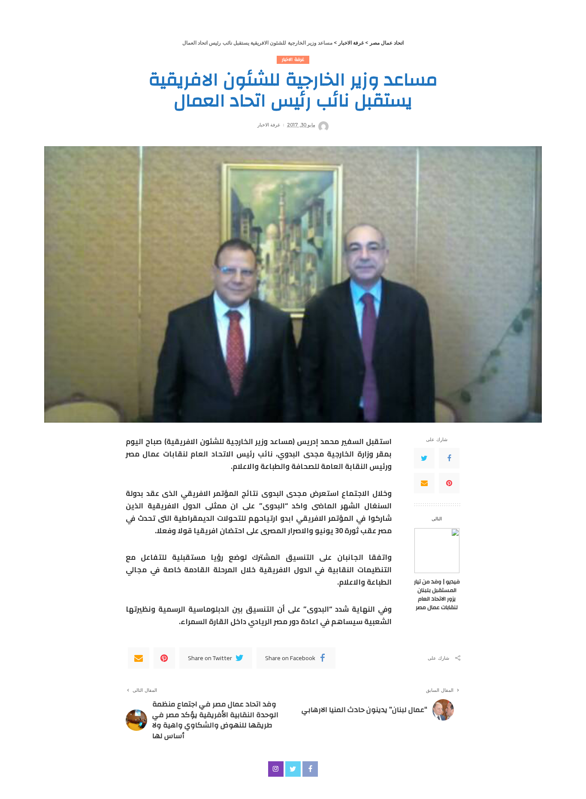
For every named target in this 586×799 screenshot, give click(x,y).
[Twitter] (424, 458)
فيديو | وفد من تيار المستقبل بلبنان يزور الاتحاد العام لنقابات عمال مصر (437, 594)
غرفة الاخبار (293, 60)
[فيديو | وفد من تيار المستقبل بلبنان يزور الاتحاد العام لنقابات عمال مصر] (436, 550)
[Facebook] (449, 458)
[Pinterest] (449, 483)
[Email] (424, 483)
